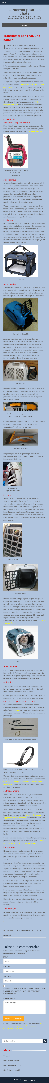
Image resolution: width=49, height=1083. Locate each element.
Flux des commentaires (12, 1065)
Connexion (7, 1056)
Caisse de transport (35, 131)
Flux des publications (11, 1061)
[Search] (45, 1041)
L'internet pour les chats (24, 11)
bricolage (16, 710)
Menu (24, 25)
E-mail (6, 967)
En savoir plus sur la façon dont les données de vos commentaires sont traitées (22, 1025)
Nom (5, 957)
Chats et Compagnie (33, 815)
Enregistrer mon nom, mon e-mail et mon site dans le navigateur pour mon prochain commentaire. (24, 991)
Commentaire (9, 998)
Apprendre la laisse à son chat (15, 818)
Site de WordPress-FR (11, 1070)
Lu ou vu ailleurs (20, 930)
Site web (7, 976)
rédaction (29, 930)
